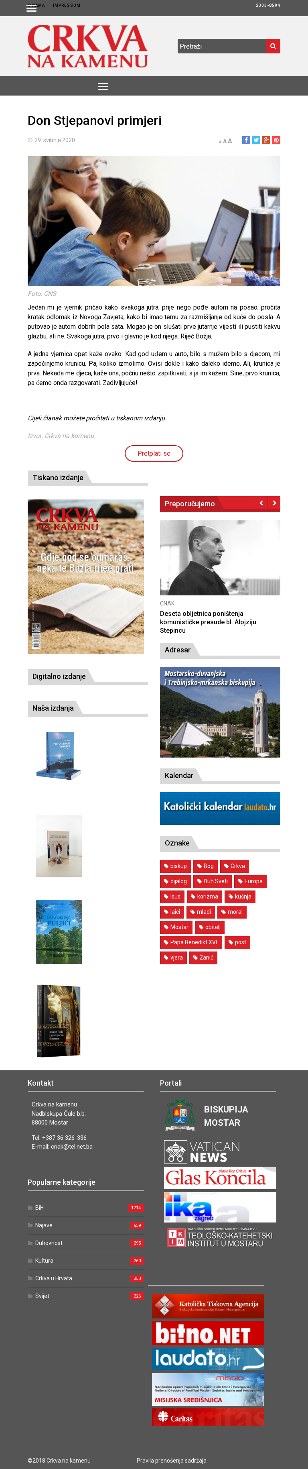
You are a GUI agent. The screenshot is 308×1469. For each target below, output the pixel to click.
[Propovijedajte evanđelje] (59, 756)
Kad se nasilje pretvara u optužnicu (211, 613)
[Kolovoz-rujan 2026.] (86, 576)
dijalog (178, 881)
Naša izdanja (53, 708)
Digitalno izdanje (59, 676)
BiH (39, 1207)
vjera (176, 957)
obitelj (213, 927)
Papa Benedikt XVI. (194, 942)
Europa (254, 881)
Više (220, 566)
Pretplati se (154, 453)
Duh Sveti (216, 881)
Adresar (178, 650)
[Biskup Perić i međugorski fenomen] (59, 1021)
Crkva (238, 866)
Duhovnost (49, 1243)
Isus (175, 896)
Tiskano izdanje (57, 477)
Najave (44, 1225)
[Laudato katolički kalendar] (220, 823)
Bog (209, 866)
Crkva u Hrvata (53, 1278)
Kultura (44, 1260)
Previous (261, 502)
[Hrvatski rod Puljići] (59, 932)
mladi (204, 912)
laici (175, 912)
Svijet (42, 1296)
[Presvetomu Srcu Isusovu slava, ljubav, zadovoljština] (59, 846)
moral (235, 912)
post (240, 942)
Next (274, 502)
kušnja (243, 896)
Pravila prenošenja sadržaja (172, 1460)
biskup (178, 866)
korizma (207, 896)
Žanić (206, 957)
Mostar (179, 927)
